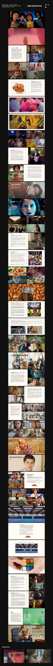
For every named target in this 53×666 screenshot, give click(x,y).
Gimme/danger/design (34, 6)
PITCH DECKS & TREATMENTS (16, 5)
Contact (12, 7)
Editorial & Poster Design (6, 5)
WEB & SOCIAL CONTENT (6, 7)
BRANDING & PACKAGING (13, 4)
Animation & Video (5, 4)
